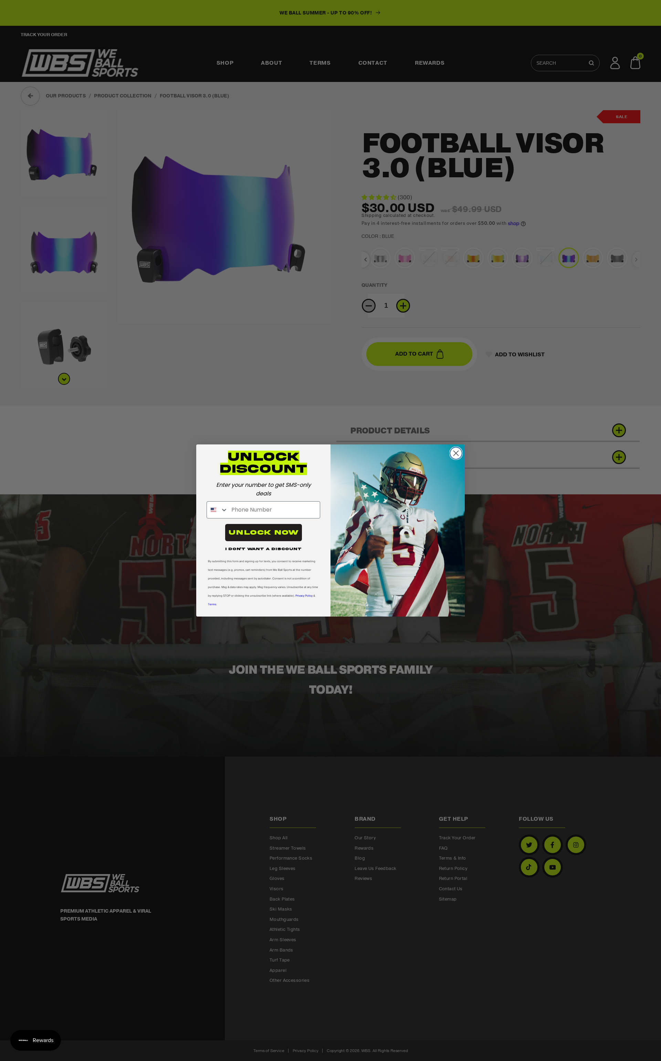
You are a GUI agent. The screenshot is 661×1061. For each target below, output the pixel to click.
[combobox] (217, 510)
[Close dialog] (456, 453)
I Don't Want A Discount (263, 549)
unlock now (263, 532)
